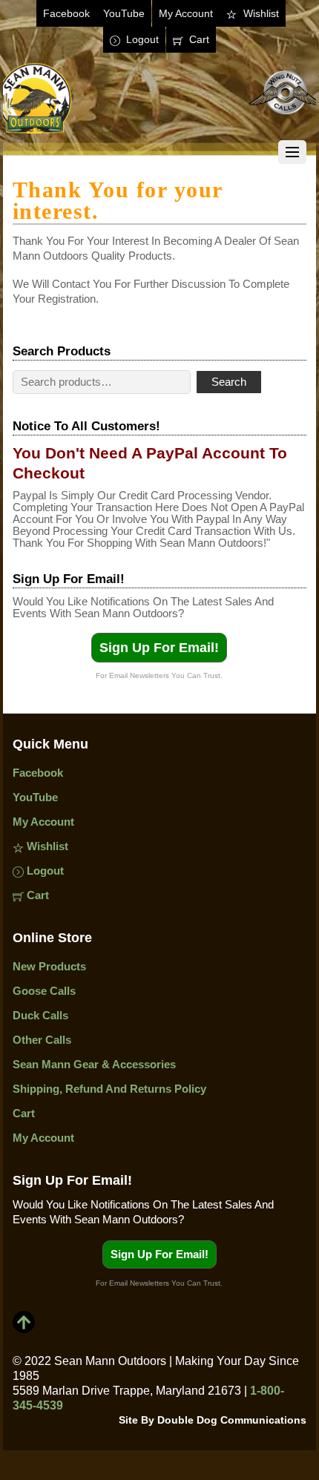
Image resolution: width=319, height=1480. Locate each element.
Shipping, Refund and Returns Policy (109, 1088)
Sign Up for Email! (159, 647)
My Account (186, 13)
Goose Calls (44, 990)
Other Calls (42, 1039)
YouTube (124, 13)
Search (228, 381)
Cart (197, 39)
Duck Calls (40, 1015)
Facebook (66, 13)
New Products (49, 966)
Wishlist (259, 13)
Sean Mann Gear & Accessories (94, 1064)
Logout (141, 39)
